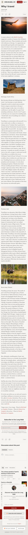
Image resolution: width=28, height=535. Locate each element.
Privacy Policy (16, 519)
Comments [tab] (4, 449)
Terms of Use (21, 431)
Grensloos (9, 398)
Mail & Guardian (18, 37)
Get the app (21, 528)
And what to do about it (7, 475)
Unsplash (5, 409)
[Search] (25, 467)
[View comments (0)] (6, 14)
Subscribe (19, 2)
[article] (14, 475)
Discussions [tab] (12, 467)
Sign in (25, 2)
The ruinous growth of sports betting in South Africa (10, 472)
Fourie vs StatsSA (6, 482)
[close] (24, 486)
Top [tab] (3, 467)
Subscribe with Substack (15, 513)
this (8, 404)
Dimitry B (20, 409)
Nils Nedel (23, 407)
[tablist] (7, 449)
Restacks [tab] (11, 449)
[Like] (2, 14)
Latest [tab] (6, 467)
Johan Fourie (4, 9)
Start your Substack (10, 528)
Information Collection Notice (15, 432)
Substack (7, 532)
